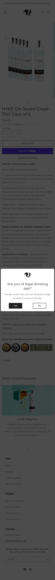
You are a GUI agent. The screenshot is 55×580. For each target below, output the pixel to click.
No (39, 306)
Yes (15, 306)
